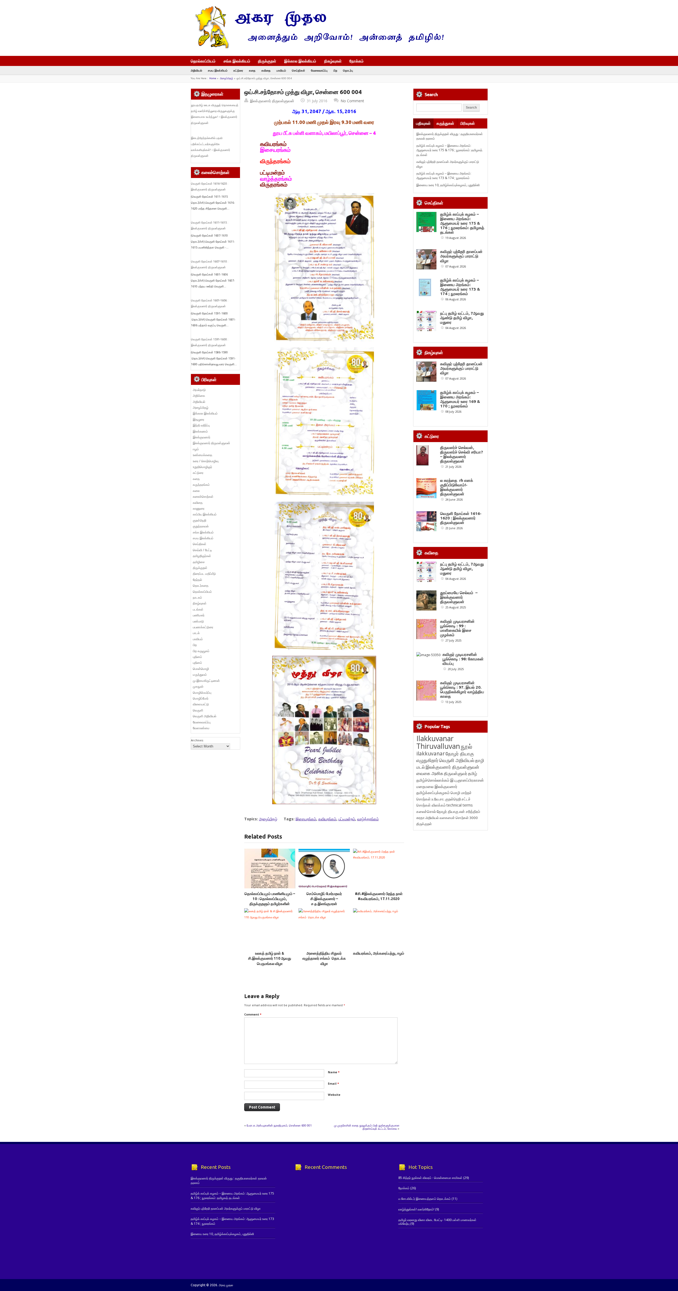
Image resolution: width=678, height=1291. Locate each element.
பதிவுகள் (423, 123)
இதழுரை (198, 419)
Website (334, 1095)
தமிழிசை (199, 562)
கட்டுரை (238, 70)
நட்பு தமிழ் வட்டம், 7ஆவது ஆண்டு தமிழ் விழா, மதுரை (462, 317)
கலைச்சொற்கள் (203, 496)
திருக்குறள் (267, 61)
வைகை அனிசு (429, 773)
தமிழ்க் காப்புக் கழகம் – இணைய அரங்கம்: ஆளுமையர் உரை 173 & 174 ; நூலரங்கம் (443, 175)
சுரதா (420, 817)
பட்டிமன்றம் (346, 818)
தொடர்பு (348, 70)
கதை (252, 70)
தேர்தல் (197, 579)
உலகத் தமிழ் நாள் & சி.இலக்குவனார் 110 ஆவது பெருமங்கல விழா (269, 958)
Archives (197, 740)
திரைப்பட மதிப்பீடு (204, 573)
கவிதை (266, 70)
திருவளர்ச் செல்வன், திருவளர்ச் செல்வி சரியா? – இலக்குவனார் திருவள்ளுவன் (461, 454)
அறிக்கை (199, 395)
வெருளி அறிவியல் (204, 716)
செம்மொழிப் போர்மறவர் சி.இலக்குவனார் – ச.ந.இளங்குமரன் (324, 899)
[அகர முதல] (317, 47)
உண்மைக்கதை (202, 455)
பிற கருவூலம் (201, 651)
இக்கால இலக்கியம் (300, 61)
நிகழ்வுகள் (333, 61)
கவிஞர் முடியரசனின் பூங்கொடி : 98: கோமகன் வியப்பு (463, 659)
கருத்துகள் (445, 123)
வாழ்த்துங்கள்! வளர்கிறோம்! (416, 1209)
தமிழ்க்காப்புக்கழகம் (433, 792)
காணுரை (198, 508)
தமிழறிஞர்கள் (202, 556)
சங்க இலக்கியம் (237, 61)
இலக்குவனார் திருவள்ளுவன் (272, 100)
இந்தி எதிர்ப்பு (201, 425)
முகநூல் (198, 686)
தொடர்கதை (200, 585)
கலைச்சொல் (426, 811)
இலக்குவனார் (201, 437)
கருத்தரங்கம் (201, 484)
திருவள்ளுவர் (455, 773)
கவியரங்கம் (327, 818)
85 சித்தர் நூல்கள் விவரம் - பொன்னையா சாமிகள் (430, 1178)
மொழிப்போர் (200, 698)
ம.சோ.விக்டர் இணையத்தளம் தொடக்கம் (424, 1198)
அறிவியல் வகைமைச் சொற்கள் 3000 (451, 817)
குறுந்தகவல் (201, 526)
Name (334, 1072)
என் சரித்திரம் (469, 811)
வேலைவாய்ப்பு (319, 70)
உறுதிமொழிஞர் (202, 467)
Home (212, 78)
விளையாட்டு (201, 704)
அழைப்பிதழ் (226, 78)
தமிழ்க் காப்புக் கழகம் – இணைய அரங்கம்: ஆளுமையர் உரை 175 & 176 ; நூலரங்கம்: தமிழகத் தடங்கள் (449, 150)
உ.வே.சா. (437, 799)
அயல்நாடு (199, 390)
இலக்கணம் (200, 431)
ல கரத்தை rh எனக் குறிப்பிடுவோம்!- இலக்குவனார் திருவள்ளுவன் (456, 487)
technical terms (460, 805)
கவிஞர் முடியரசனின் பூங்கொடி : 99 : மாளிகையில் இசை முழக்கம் (457, 628)
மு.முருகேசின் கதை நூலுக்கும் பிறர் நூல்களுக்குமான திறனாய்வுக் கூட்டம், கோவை (366, 1126)
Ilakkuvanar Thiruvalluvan (438, 742)
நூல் (466, 746)
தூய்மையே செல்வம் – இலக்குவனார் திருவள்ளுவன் (459, 597)
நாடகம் (197, 597)
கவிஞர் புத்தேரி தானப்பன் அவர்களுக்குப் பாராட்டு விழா (461, 256)
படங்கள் (198, 609)
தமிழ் (472, 773)
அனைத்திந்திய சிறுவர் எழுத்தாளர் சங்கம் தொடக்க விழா (324, 958)
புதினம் (197, 657)
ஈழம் (196, 449)
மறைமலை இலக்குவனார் (436, 786)
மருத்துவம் (200, 674)
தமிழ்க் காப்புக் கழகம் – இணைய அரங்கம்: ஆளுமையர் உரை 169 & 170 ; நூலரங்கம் (460, 399)
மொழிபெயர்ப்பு (202, 692)
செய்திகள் (298, 70)
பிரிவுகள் (467, 123)
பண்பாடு (198, 621)
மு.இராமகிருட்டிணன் (206, 680)
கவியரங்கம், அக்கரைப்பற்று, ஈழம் (378, 953)
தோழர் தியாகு (447, 811)
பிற (335, 70)
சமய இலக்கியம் (218, 70)
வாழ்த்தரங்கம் (368, 818)
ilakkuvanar (430, 753)
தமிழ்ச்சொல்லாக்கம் (432, 780)
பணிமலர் (198, 615)
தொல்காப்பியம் (203, 61)
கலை (196, 490)
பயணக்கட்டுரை (203, 627)
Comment (252, 1014)
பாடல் (196, 633)
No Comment (352, 100)
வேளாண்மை (201, 728)
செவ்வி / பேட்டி (202, 550)
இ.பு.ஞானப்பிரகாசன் (467, 780)
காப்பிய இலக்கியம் (205, 514)
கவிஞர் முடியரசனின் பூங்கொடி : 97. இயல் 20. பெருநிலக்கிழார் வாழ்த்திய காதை (462, 689)
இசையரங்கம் (306, 818)
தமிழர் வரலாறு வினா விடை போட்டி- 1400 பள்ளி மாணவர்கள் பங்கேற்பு (437, 1222)
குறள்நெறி (199, 520)
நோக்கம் (356, 61)
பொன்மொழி (201, 668)
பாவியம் (281, 70)
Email (333, 1083)
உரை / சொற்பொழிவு (205, 461)
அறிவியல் (196, 70)
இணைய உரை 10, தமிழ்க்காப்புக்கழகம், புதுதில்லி (448, 185)
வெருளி (198, 710)
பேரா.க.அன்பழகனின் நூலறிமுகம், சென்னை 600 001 (279, 1125)
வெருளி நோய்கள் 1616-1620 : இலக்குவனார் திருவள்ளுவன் (460, 518)
